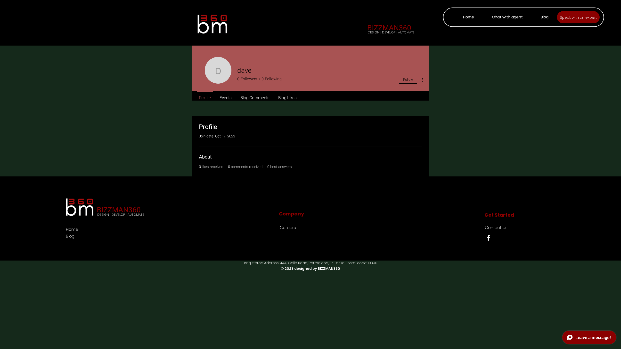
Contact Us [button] (496, 227)
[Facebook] (488, 238)
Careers (288, 227)
